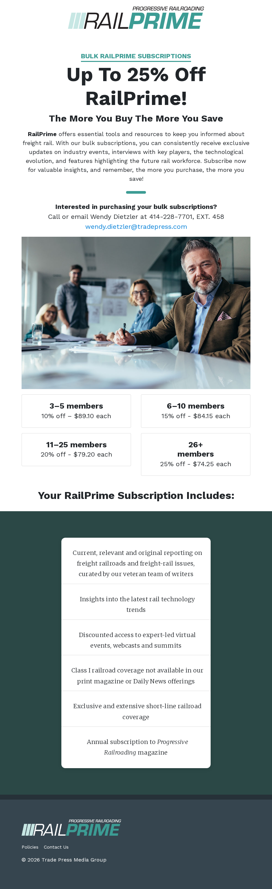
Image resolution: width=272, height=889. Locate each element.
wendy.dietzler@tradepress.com (136, 226)
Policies (30, 847)
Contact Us (56, 847)
